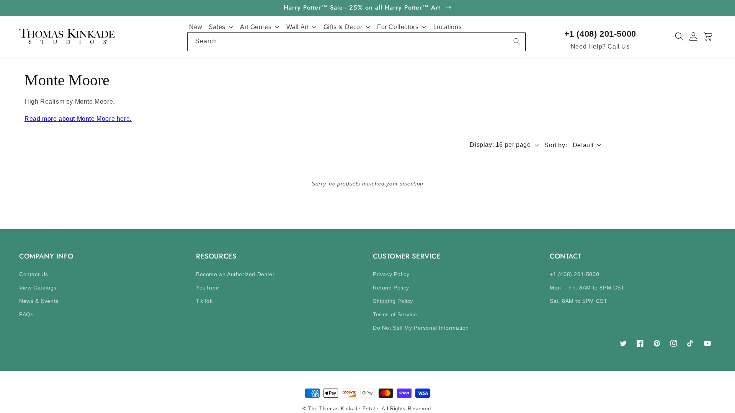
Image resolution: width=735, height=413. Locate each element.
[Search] (516, 41)
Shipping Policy (393, 301)
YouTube (207, 288)
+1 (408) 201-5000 (600, 34)
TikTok (204, 301)
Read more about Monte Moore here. (78, 118)
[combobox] (356, 41)
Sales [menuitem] (217, 27)
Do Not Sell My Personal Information (421, 328)
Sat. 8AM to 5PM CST (578, 301)
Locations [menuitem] (447, 27)
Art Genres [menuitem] (255, 27)
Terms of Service (395, 314)
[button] (679, 36)
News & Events (39, 301)
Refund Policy (391, 288)
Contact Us (33, 274)
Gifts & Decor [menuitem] (343, 27)
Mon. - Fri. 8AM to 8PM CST (587, 288)
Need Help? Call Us (600, 46)
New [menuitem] (196, 27)
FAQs (26, 314)
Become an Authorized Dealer (235, 274)
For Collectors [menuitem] (397, 27)
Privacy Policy (391, 274)
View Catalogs (38, 288)
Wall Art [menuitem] (297, 27)
